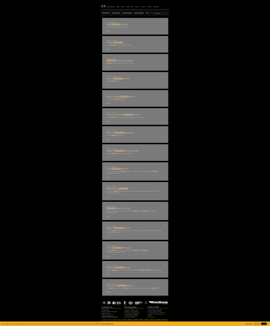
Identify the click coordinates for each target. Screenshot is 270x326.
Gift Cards (152, 317)
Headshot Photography (132, 313)
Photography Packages (155, 310)
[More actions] (164, 22)
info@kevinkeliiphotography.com (109, 316)
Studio (151, 314)
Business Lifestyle (116, 12)
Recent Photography (155, 311)
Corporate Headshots (127, 12)
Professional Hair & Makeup (157, 312)
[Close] (268, 324)
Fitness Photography (131, 315)
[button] (118, 6)
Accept (263, 323)
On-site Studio (158, 314)
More (147, 12)
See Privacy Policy (109, 323)
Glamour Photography (139, 12)
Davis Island (164, 319)
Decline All (257, 323)
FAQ (150, 315)
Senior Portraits (130, 317)
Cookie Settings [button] (248, 323)
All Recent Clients (106, 12)
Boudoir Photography (132, 310)
